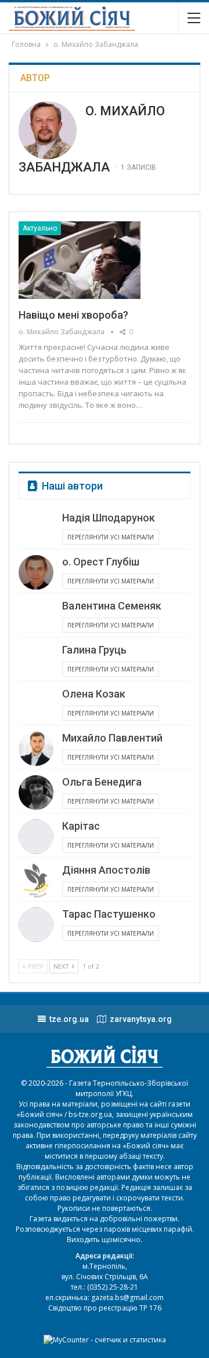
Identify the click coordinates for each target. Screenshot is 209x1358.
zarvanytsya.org (141, 1019)
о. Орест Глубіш (100, 562)
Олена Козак (93, 694)
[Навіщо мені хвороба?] (79, 260)
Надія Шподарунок (108, 518)
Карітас (81, 826)
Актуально (40, 228)
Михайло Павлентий (112, 738)
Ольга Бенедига (102, 782)
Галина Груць (94, 650)
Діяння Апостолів (106, 870)
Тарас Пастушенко (109, 914)
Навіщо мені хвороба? (73, 315)
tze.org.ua (69, 1019)
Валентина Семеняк (111, 606)
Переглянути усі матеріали (110, 537)
